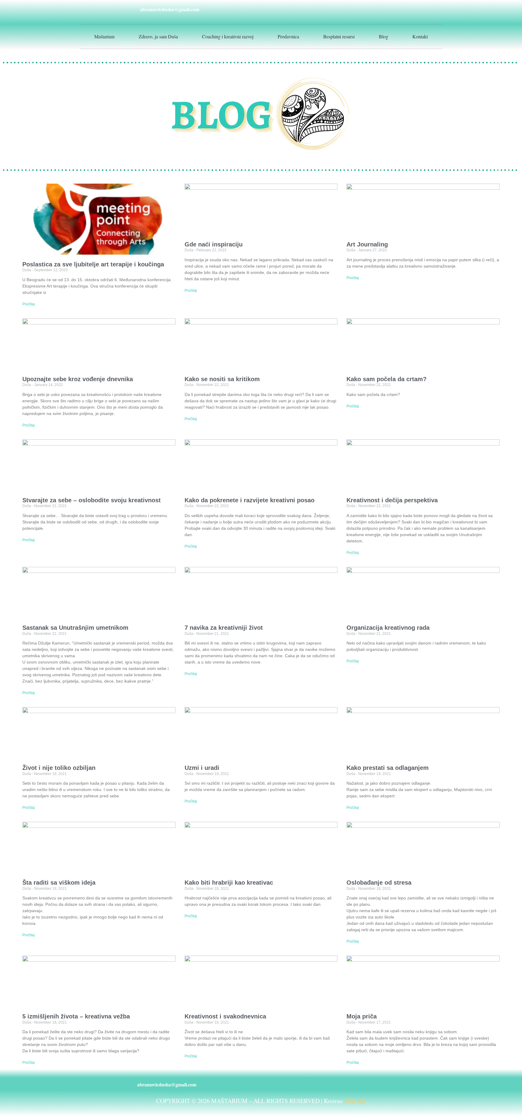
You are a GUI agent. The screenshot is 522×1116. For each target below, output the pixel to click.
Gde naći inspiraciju (214, 244)
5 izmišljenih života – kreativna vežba (76, 1016)
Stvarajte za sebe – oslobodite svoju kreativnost (91, 500)
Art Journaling (367, 244)
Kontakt (420, 36)
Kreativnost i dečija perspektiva (392, 500)
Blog (383, 36)
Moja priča (361, 1016)
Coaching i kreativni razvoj (227, 36)
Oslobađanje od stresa (378, 882)
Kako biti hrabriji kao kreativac (229, 882)
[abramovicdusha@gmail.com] (132, 9)
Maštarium (104, 36)
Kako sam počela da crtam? (386, 379)
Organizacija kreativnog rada (388, 627)
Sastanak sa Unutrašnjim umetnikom (75, 627)
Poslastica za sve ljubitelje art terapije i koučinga (93, 264)
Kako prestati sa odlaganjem (387, 767)
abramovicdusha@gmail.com (169, 9)
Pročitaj (28, 304)
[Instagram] (374, 9)
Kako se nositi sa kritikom (222, 379)
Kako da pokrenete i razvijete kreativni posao (249, 500)
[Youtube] (388, 9)
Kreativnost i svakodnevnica (225, 1016)
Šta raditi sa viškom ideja (58, 882)
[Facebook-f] (361, 9)
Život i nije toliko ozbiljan (58, 767)
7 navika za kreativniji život (224, 627)
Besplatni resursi (339, 36)
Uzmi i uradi (202, 767)
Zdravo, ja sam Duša (158, 36)
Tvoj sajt (355, 1100)
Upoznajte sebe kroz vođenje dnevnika (77, 379)
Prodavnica (288, 36)
